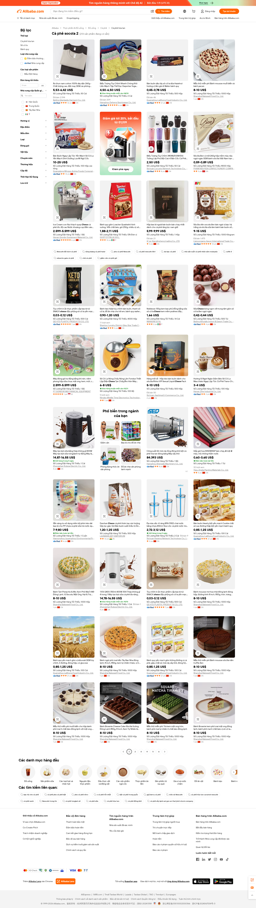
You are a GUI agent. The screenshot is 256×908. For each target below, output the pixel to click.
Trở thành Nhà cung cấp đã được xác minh (213, 840)
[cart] (194, 12)
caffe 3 (229, 252)
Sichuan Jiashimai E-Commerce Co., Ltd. (165, 395)
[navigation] (33, 390)
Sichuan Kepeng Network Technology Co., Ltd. (167, 538)
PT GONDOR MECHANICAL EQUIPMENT (72, 391)
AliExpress (86, 894)
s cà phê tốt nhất (104, 795)
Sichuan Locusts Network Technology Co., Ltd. (167, 168)
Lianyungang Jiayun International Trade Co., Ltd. (214, 241)
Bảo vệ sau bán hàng (75, 839)
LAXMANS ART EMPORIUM (112, 536)
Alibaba (55, 28)
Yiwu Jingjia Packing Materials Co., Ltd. (210, 470)
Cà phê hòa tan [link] (118, 28)
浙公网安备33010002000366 (176, 903)
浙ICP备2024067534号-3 (203, 903)
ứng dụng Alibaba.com (178, 881)
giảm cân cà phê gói (108, 258)
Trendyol (160, 894)
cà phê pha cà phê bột (56, 795)
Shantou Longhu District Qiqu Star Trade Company (120, 325)
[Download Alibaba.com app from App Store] (201, 881)
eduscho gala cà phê (65, 258)
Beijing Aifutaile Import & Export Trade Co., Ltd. (214, 321)
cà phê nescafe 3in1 (147, 252)
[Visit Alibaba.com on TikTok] (227, 859)
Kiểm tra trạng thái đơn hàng (209, 833)
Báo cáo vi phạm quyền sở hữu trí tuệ (170, 844)
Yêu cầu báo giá (116, 831)
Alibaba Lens (35, 881)
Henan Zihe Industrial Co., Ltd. (207, 391)
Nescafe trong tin (49, 801)
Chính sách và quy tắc (76, 850)
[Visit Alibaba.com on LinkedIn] (203, 859)
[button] (152, 11)
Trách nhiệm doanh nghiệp (35, 833)
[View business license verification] (154, 903)
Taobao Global (140, 894)
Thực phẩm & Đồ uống (73, 28)
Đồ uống (92, 28)
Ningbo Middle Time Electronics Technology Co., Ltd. (120, 397)
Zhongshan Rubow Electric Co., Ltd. (69, 466)
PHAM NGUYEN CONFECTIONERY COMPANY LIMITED (214, 168)
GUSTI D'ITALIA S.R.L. (110, 237)
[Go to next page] (164, 751)
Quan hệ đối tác (203, 847)
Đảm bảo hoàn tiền (75, 827)
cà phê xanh (29, 801)
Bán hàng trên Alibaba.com (208, 822)
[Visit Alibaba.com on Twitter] (209, 859)
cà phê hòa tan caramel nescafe (204, 795)
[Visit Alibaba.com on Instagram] (215, 859)
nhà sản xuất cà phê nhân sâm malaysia (200, 252)
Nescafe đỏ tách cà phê (67, 252)
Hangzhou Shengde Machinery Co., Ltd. (165, 464)
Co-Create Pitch (30, 827)
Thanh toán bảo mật (75, 822)
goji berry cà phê (154, 795)
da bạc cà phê (170, 252)
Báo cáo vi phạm (160, 850)
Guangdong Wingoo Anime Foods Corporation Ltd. (74, 171)
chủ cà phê (87, 258)
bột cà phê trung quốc (129, 795)
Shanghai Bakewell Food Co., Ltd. (208, 96)
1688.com (97, 894)
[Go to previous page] (123, 751)
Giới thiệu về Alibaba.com (35, 815)
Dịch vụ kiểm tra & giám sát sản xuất (82, 844)
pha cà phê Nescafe (122, 252)
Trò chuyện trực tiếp (162, 827)
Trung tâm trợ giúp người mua (166, 822)
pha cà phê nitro (81, 795)
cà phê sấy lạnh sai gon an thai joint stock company (171, 801)
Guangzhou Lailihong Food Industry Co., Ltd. (167, 100)
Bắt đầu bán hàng (204, 827)
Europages (171, 894)
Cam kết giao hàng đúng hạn (79, 833)
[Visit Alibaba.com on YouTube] (221, 859)
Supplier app (131, 881)
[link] (252, 880)
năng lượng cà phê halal (95, 252)
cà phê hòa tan (113, 801)
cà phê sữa (93, 801)
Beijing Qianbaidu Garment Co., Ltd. (69, 100)
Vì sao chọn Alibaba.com (34, 822)
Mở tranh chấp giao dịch (164, 833)
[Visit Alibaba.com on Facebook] (197, 859)
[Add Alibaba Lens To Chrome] (65, 881)
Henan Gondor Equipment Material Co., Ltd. (73, 237)
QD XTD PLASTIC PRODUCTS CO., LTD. (71, 321)
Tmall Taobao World (113, 894)
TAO (151, 894)
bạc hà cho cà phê (31, 795)
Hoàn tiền (157, 839)
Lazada (128, 894)
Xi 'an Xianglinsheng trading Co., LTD (163, 241)
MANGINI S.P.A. (154, 321)
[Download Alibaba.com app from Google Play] (223, 881)
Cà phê (103, 28)
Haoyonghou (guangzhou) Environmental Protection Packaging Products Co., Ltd (74, 538)
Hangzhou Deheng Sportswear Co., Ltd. (118, 102)
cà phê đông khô (135, 801)
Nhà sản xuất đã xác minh (121, 825)
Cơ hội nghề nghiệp (32, 839)
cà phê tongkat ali (72, 801)
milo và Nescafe (176, 795)
